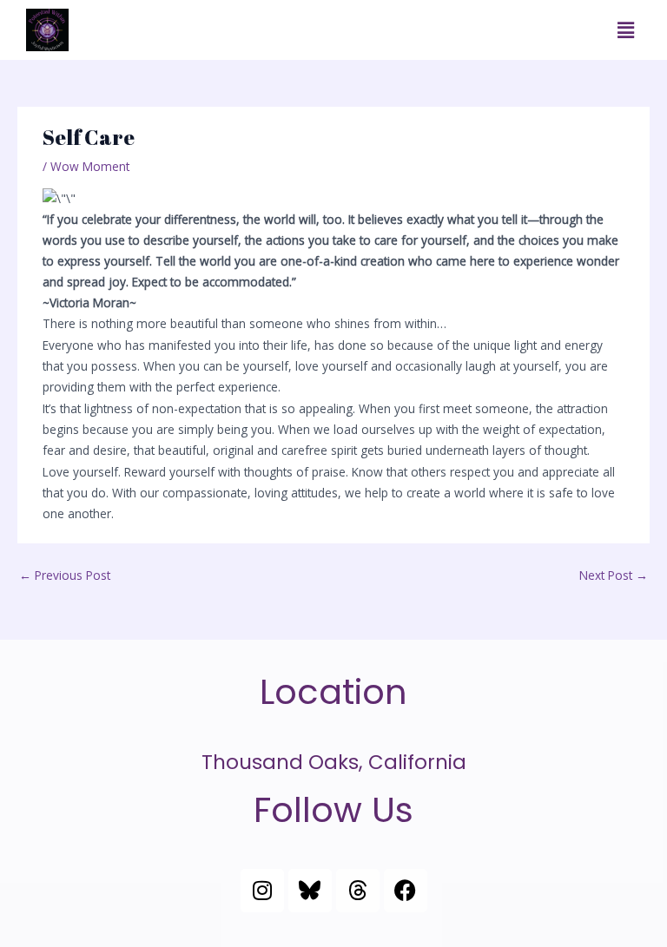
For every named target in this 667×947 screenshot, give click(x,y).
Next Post (613, 575)
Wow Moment (89, 166)
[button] (626, 29)
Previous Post (64, 575)
